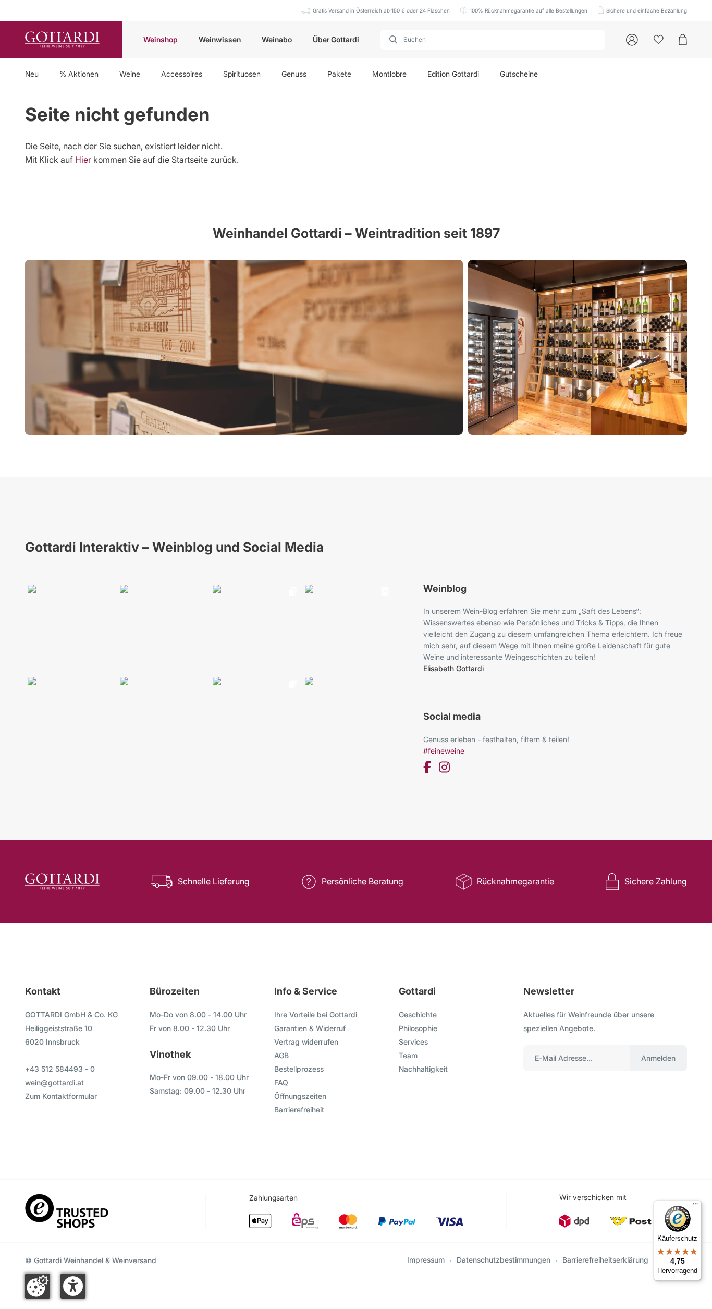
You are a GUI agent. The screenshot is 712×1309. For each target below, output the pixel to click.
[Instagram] (444, 769)
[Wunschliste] (659, 39)
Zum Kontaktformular (61, 1096)
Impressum (426, 1259)
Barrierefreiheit (299, 1109)
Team (408, 1055)
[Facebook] (427, 769)
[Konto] (632, 40)
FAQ (281, 1082)
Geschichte (418, 1014)
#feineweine (443, 750)
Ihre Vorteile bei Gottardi (315, 1014)
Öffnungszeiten (300, 1096)
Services (413, 1041)
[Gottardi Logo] (61, 39)
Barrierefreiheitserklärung (605, 1259)
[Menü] (695, 1206)
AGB (281, 1055)
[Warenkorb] (683, 39)
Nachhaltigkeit (423, 1068)
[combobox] (492, 40)
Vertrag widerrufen (306, 1041)
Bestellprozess (299, 1068)
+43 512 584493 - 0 (60, 1068)
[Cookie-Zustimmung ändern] (37, 1286)
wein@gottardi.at (54, 1082)
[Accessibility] (72, 1286)
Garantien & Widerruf (310, 1028)
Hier (83, 159)
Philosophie (418, 1028)
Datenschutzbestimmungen (503, 1259)
